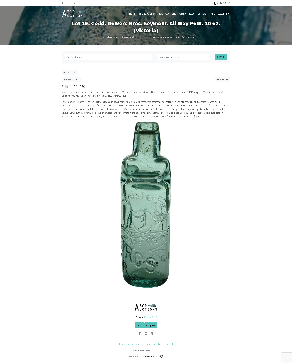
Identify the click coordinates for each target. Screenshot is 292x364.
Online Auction (147, 13)
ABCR (182, 13)
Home (132, 13)
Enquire (150, 325)
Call (139, 325)
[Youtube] (70, 3)
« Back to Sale (70, 72)
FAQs (192, 13)
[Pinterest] (74, 3)
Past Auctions (167, 13)
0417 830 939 (150, 316)
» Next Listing (222, 79)
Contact (203, 13)
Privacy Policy (126, 343)
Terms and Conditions (145, 343)
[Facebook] (65, 3)
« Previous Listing (71, 79)
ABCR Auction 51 (128, 36)
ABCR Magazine (219, 13)
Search (221, 56)
